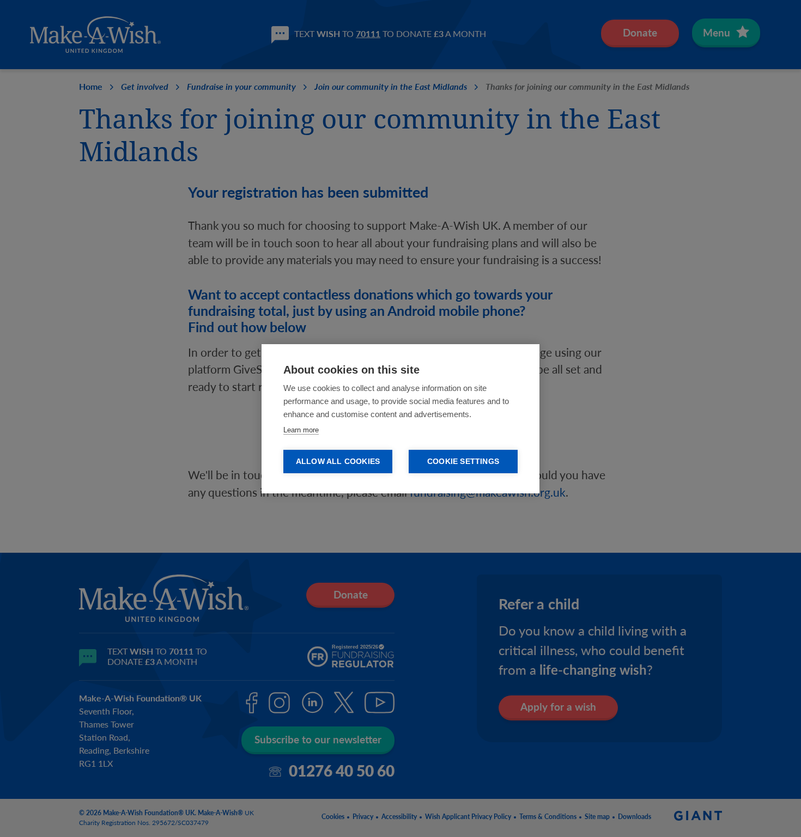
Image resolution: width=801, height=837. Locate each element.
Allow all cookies (338, 461)
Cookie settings (463, 461)
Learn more (301, 430)
